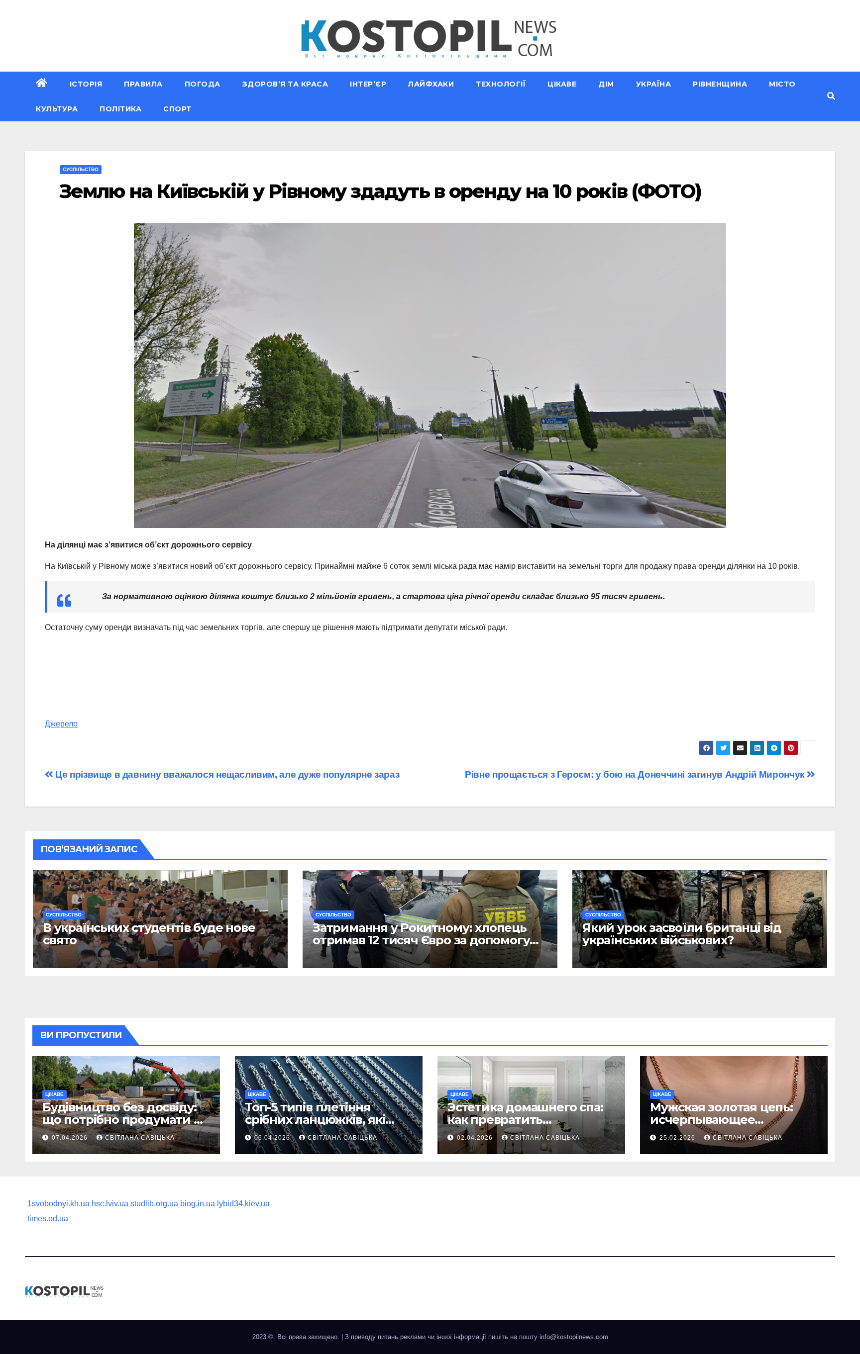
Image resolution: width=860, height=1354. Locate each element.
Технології (501, 84)
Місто (782, 84)
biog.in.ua (197, 1203)
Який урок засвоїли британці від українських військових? (681, 933)
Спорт (177, 108)
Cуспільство (81, 169)
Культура (57, 108)
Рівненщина (720, 84)
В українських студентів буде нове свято (149, 933)
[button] (831, 96)
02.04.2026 (476, 1137)
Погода (202, 84)
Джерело (61, 724)
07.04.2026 (71, 1137)
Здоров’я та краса (285, 84)
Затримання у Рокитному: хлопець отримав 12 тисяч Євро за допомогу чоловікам (421, 940)
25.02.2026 (678, 1137)
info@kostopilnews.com (573, 1337)
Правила (143, 84)
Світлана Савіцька (140, 1137)
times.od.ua (47, 1218)
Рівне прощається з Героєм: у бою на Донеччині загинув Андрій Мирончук (636, 774)
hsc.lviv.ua (110, 1203)
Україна (653, 84)
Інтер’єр (368, 84)
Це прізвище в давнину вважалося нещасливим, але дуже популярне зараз (226, 774)
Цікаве (561, 84)
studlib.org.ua (154, 1203)
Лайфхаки (431, 84)
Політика (120, 108)
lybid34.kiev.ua (243, 1203)
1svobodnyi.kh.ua (58, 1203)
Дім (606, 84)
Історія (86, 84)
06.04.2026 (273, 1137)
